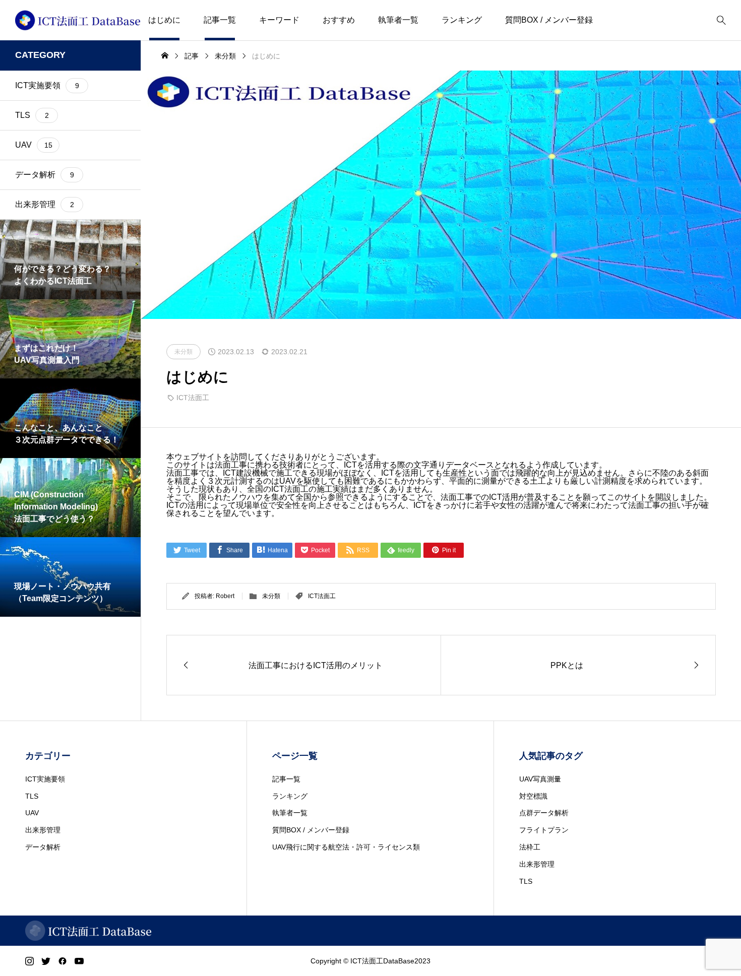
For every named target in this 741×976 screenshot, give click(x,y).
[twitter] (45, 960)
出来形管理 (42, 830)
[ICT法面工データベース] (77, 20)
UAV (32, 813)
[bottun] (721, 20)
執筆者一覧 (398, 20)
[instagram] (29, 960)
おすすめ (339, 20)
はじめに (164, 20)
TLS (31, 796)
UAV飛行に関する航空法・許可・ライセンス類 (346, 847)
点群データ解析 (544, 813)
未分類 (271, 596)
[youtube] (79, 960)
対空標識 (533, 796)
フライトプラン (544, 830)
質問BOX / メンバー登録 (549, 20)
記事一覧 (220, 20)
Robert (225, 596)
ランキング (462, 20)
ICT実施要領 (45, 779)
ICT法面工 (192, 398)
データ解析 (42, 847)
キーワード (279, 20)
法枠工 (529, 847)
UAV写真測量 (540, 779)
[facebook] (62, 960)
